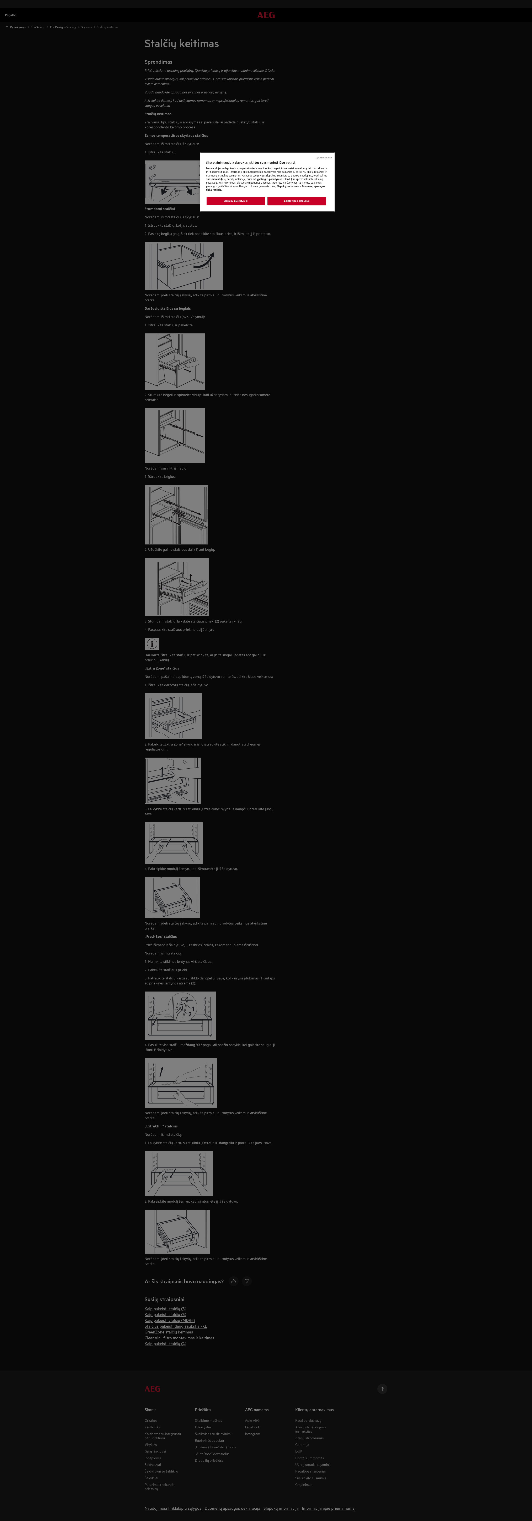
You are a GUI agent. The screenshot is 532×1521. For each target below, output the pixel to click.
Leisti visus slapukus (297, 201)
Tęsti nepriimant (323, 157)
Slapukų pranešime (288, 186)
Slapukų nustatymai (236, 201)
